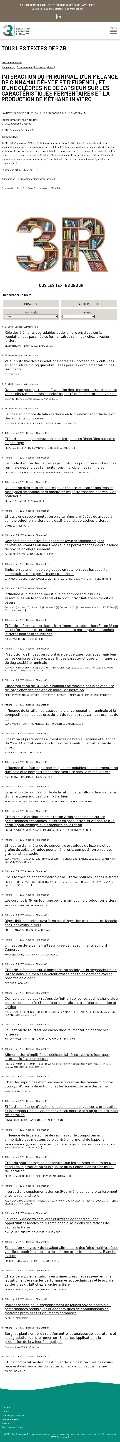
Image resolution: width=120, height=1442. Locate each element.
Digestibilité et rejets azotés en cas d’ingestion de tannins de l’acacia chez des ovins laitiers (61, 922)
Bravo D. (21, 188)
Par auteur (31, 303)
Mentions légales (10, 1419)
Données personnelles (13, 1415)
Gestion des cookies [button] (12, 1427)
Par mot (89, 312)
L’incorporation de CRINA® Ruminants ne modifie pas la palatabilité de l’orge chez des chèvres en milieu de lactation (59, 687)
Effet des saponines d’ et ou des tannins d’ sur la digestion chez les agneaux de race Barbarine (59, 1084)
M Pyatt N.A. (55, 188)
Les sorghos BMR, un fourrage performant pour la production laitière (61, 900)
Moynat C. (43, 188)
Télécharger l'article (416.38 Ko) (17, 169)
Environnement (25, 67)
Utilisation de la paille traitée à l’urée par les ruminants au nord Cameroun (56, 947)
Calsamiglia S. (8, 188)
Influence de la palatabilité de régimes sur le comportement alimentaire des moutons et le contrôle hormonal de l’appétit (54, 1137)
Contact (6, 1407)
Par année (31, 312)
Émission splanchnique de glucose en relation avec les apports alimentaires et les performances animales (56, 571)
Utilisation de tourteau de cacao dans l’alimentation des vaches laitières (57, 1032)
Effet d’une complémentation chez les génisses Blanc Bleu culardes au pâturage (60, 440)
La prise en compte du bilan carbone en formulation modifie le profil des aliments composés (61, 416)
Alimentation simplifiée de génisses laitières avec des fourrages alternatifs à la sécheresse (57, 1056)
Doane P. (32, 188)
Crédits (5, 1411)
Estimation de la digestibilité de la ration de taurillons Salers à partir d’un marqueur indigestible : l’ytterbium (61, 794)
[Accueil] (17, 31)
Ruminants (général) (44, 67)
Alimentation (8, 67)
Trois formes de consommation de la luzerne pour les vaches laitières (61, 877)
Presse (5, 1423)
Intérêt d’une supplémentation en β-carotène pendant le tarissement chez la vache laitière (61, 1193)
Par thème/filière (89, 303)
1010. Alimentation (12, 62)
